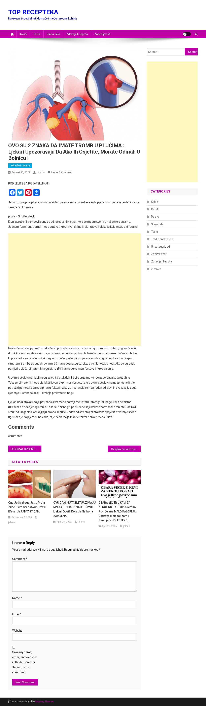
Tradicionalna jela (162, 239)
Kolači (23, 34)
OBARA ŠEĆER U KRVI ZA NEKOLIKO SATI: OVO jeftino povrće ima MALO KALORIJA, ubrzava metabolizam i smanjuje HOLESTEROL (117, 511)
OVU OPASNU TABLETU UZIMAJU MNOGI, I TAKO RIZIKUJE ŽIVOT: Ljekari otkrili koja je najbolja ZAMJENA (74, 509)
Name (17, 598)
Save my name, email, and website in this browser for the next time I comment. (24, 662)
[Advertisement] (74, 261)
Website (17, 630)
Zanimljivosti (102, 34)
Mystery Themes (44, 701)
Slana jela (53, 34)
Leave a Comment (61, 172)
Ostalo (155, 209)
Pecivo (155, 216)
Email (16, 614)
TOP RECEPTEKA (33, 12)
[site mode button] (187, 34)
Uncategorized (160, 246)
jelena (41, 172)
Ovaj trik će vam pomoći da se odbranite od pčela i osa (126, 449)
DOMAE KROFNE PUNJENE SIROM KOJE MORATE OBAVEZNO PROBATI (27, 449)
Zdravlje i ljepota (77, 34)
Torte (36, 34)
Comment (19, 558)
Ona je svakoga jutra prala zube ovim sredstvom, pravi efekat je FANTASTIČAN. (27, 507)
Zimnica (156, 269)
